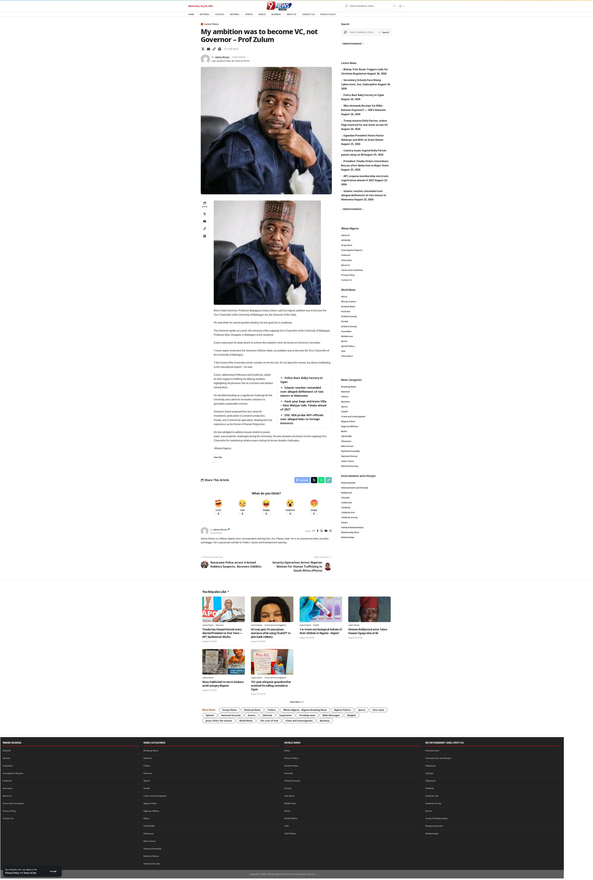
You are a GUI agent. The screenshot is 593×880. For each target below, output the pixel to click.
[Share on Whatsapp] (321, 480)
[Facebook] (318, 531)
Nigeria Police (150, 803)
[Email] (208, 48)
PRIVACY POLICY (328, 14)
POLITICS (219, 14)
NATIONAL (234, 14)
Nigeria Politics (342, 709)
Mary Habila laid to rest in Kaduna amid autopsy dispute (222, 683)
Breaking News (150, 750)
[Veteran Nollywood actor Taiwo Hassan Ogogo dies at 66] (369, 609)
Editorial (267, 715)
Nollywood (430, 765)
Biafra (146, 818)
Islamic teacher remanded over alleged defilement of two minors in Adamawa (302, 391)
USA (286, 826)
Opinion (210, 715)
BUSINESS (276, 14)
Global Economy (292, 780)
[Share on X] (203, 48)
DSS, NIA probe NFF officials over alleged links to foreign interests (302, 419)
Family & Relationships (436, 818)
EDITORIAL (205, 14)
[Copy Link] (214, 48)
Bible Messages (331, 715)
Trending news (307, 715)
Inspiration (285, 715)
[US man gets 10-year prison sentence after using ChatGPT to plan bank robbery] (272, 609)
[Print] (219, 48)
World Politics (290, 818)
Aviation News (291, 765)
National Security (231, 715)
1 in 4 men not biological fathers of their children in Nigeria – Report (321, 631)
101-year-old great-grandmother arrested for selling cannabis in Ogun (271, 685)
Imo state (378, 709)
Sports (361, 709)
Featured (7, 780)
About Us (7, 796)
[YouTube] (326, 531)
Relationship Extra (434, 826)
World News (246, 720)
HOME (191, 14)
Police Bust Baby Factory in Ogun (363, 95)
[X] (321, 531)
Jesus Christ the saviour (219, 720)
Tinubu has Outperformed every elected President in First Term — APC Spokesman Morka (222, 633)
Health (316, 625)
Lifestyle (429, 773)
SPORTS (249, 14)
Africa (287, 750)
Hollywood (430, 780)
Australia (288, 773)
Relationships (431, 833)
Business (325, 720)
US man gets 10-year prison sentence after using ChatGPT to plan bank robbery (270, 633)
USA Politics (290, 833)
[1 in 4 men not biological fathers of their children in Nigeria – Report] (321, 609)
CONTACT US (308, 14)
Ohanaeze (148, 833)
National (219, 625)
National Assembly (152, 848)
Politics (272, 709)
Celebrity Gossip (433, 803)
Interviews (8, 788)
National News (252, 709)
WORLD (262, 14)
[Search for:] (363, 32)
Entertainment (432, 750)
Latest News (211, 24)
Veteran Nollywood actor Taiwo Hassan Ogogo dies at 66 (367, 631)
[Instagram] (330, 531)
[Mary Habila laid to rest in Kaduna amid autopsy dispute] (223, 662)
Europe (287, 788)
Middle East (290, 803)
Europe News (229, 709)
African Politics (291, 758)
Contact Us (8, 818)
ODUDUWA (149, 826)
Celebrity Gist (431, 796)
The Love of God (269, 720)
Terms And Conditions (13, 803)
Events (251, 715)
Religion (351, 715)
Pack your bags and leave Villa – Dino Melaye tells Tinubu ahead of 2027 (303, 405)
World (287, 811)
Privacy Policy (12, 873)
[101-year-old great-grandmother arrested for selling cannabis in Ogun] (272, 662)
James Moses (222, 57)
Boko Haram (149, 841)
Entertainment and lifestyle (438, 758)
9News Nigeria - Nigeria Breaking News (305, 709)
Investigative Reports (13, 773)
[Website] (313, 531)
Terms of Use (30, 873)
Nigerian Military (151, 811)
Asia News (289, 796)
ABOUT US (291, 14)
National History (151, 856)
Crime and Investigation (275, 625)
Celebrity (429, 788)
